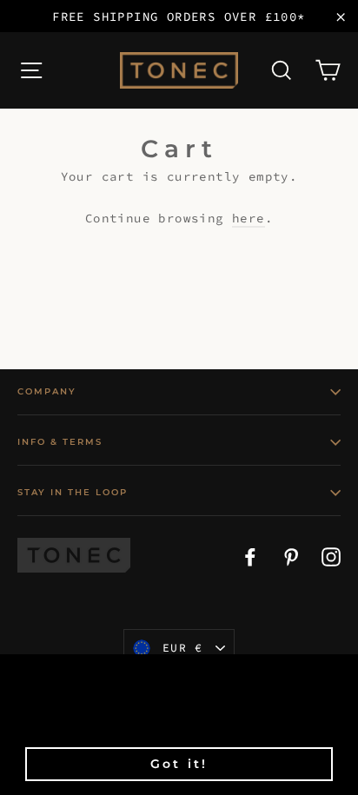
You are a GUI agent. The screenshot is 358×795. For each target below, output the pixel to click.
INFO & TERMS (60, 441)
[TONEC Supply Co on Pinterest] (291, 555)
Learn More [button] (141, 722)
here (248, 218)
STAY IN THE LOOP (72, 492)
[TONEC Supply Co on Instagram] (331, 555)
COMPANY (46, 391)
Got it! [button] (179, 764)
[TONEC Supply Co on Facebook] (250, 555)
